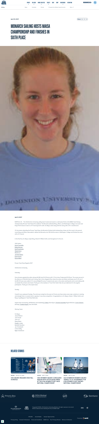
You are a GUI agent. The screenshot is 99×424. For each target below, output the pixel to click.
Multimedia (62, 2)
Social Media (38, 416)
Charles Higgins (24, 304)
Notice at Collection (67, 419)
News (26, 7)
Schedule (34, 7)
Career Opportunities (49, 416)
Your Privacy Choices (55, 419)
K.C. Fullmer (45, 302)
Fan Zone (34, 2)
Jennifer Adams (19, 254)
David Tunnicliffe (19, 245)
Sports (28, 2)
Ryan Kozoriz (18, 256)
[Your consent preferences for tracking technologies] (2, 421)
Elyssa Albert (18, 258)
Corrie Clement (79, 302)
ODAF (53, 2)
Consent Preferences (24, 419)
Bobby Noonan (19, 247)
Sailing (13, 375)
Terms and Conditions (36, 419)
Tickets (48, 2)
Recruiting (69, 2)
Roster (42, 7)
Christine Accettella (61, 302)
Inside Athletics (41, 2)
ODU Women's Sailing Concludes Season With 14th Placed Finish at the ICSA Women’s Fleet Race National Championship (49, 380)
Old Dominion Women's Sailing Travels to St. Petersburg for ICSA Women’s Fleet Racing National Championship (75, 380)
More (71, 7)
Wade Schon (18, 251)
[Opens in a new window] (82, 408)
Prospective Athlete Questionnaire (57, 7)
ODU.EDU (30, 416)
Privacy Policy (14, 419)
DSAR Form (46, 419)
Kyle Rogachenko (19, 249)
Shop (57, 2)
